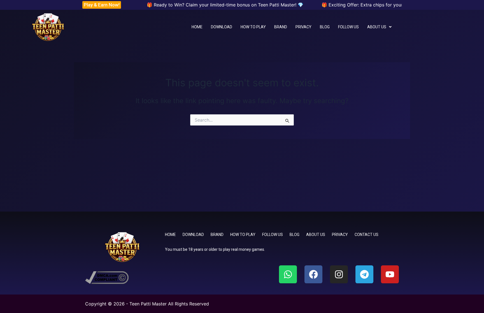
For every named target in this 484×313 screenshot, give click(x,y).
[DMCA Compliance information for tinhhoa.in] (107, 277)
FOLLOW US (348, 27)
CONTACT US (366, 234)
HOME (197, 27)
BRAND (280, 27)
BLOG (325, 27)
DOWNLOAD (221, 27)
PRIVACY (303, 27)
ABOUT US (376, 27)
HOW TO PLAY (253, 27)
